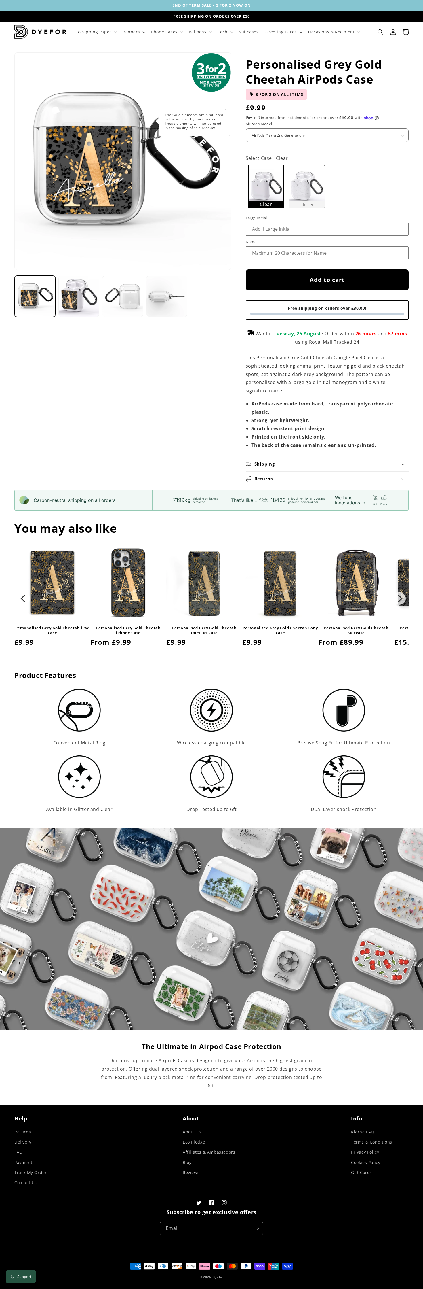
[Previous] (23, 598)
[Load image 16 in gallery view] (122, 296)
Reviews (191, 1172)
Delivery (22, 1142)
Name (251, 241)
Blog (187, 1162)
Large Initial (256, 217)
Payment (23, 1162)
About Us (192, 1132)
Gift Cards (361, 1172)
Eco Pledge (194, 1142)
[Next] (399, 598)
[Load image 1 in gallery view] (35, 296)
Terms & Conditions (371, 1142)
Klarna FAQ (362, 1132)
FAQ (18, 1152)
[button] (96, 32)
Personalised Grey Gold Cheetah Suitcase (356, 630)
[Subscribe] (256, 1228)
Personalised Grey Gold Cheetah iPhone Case (128, 630)
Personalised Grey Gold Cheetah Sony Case (280, 630)
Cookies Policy (365, 1162)
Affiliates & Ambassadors (209, 1152)
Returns (22, 1132)
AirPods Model (259, 123)
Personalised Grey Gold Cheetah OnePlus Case (204, 630)
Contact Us (25, 1182)
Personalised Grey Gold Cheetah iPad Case (52, 630)
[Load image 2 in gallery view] (79, 296)
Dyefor (218, 1277)
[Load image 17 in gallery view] (166, 296)
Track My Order (30, 1172)
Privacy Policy (365, 1152)
